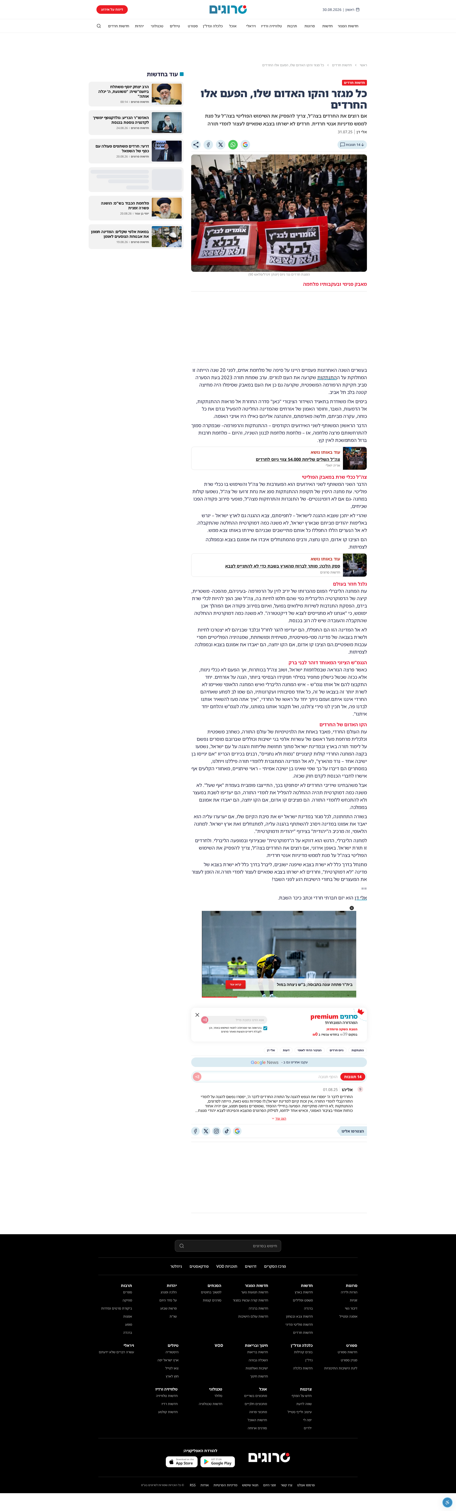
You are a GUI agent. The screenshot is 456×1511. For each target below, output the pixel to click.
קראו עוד (235, 984)
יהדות (139, 26)
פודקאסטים (199, 1266)
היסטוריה (172, 1352)
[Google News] (237, 1131)
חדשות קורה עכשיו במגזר (250, 1300)
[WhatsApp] (233, 144)
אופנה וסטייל (348, 1316)
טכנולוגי (157, 26)
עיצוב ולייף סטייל (300, 1412)
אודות (204, 1485)
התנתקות (327, 377)
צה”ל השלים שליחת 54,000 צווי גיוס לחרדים (298, 459)
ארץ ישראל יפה (168, 1360)
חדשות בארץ (304, 1292)
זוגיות (353, 1300)
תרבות (292, 26)
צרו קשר (286, 1485)
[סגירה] (197, 1015)
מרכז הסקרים (275, 1266)
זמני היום (269, 1485)
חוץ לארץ (172, 1376)
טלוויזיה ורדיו (271, 26)
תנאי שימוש (250, 1485)
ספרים (127, 1292)
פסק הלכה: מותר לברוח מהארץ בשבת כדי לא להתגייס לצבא (282, 566)
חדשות (327, 26)
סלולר (218, 1395)
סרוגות (309, 26)
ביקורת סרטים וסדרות (116, 1308)
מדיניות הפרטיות (225, 1485)
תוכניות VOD (226, 1266)
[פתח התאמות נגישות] (447, 1502)
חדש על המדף (302, 1395)
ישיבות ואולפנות (257, 1368)
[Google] (245, 144)
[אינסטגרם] (216, 1131)
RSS (193, 1485)
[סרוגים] (269, 1457)
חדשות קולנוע (168, 1412)
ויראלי (251, 26)
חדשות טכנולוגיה (210, 1403)
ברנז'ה (308, 1308)
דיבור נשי (351, 1308)
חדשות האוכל (257, 1420)
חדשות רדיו (170, 1403)
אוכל (233, 26)
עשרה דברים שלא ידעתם (116, 1352)
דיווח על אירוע (112, 9)
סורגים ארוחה (257, 1428)
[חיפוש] (98, 26)
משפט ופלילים (303, 1300)
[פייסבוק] (195, 1131)
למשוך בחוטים (211, 1292)
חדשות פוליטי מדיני (299, 1324)
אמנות (127, 1316)
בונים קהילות (303, 1352)
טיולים (175, 26)
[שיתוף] (196, 144)
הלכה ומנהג (169, 1292)
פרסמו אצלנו (306, 1485)
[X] (220, 144)
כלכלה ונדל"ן (213, 26)
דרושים (250, 1266)
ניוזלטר (176, 1266)
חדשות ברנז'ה (258, 1308)
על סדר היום (168, 1300)
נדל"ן (309, 1360)
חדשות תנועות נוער (254, 1292)
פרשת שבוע (168, 1308)
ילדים (308, 1428)
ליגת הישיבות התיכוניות (340, 1368)
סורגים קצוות (212, 1300)
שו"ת (173, 1316)
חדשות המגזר (348, 26)
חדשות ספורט (347, 1352)
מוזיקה (127, 1300)
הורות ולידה (349, 1292)
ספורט (193, 26)
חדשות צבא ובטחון (299, 1316)
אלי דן (361, 897)
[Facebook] (208, 144)
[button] (352, 908)
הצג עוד (280, 1118)
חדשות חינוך (259, 1376)
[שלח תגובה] (197, 1076)
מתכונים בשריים (255, 1395)
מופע (128, 1324)
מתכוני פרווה (258, 1412)
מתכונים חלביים (256, 1403)
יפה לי (307, 1420)
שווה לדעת (304, 1403)
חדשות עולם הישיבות (253, 1316)
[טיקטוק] (227, 1131)
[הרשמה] (204, 1019)
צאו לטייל (172, 1368)
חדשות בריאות (257, 1352)
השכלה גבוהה (258, 1360)
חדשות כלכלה (303, 1368)
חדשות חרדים (118, 26)
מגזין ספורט (349, 1360)
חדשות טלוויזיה (167, 1395)
